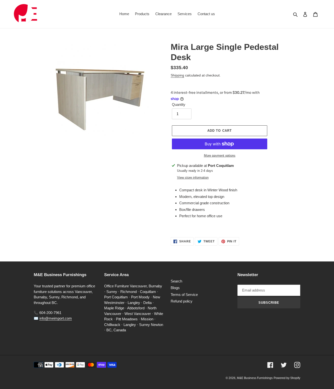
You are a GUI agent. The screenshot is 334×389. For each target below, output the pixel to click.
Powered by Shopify (287, 378)
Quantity (178, 104)
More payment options (219, 155)
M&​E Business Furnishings (255, 378)
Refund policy (181, 301)
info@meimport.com (55, 318)
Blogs (175, 288)
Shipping (177, 75)
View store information (193, 177)
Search (176, 281)
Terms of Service (184, 294)
